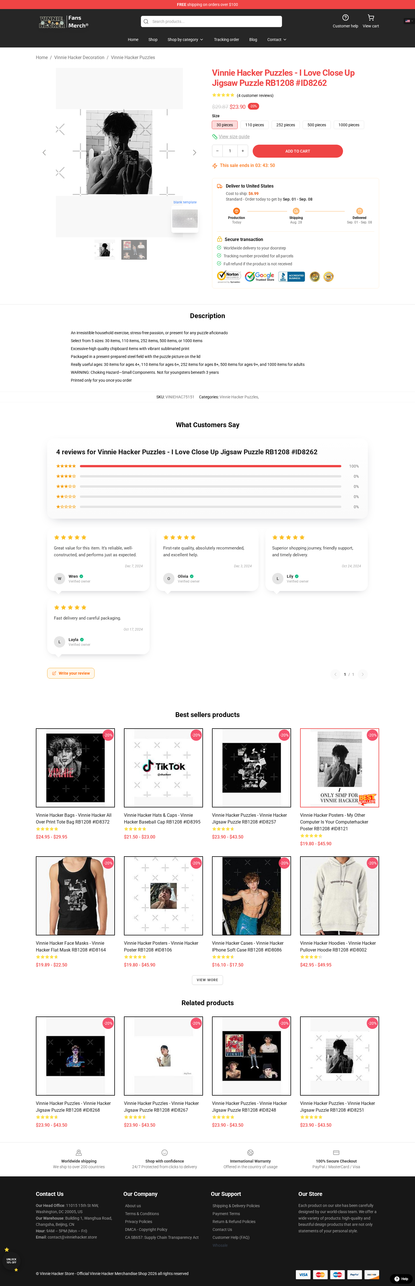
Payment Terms (226, 1213)
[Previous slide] (45, 152)
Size (216, 116)
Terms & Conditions (142, 1213)
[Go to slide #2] (134, 250)
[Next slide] (194, 152)
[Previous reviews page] (335, 674)
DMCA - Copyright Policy (146, 1229)
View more (208, 980)
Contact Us (222, 1229)
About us (133, 1206)
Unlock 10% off (11, 1261)
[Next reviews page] (363, 674)
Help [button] (404, 1279)
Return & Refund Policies (234, 1221)
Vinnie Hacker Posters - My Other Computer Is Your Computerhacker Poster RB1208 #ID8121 (334, 822)
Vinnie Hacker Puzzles (133, 57)
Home (42, 57)
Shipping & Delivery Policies (236, 1206)
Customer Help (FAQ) (231, 1237)
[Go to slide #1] (104, 250)
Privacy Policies (138, 1221)
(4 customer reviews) (255, 95)
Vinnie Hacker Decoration (79, 57)
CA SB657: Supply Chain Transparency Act (162, 1237)
